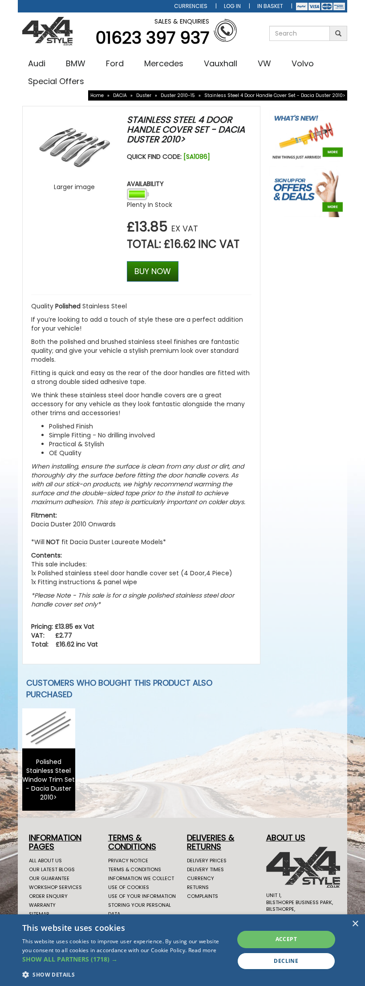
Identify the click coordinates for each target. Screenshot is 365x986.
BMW (75, 63)
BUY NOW (152, 271)
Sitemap (39, 913)
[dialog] (182, 950)
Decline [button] (286, 961)
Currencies (190, 6)
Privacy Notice (128, 860)
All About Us (45, 860)
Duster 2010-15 (178, 95)
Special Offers (56, 81)
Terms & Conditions (134, 869)
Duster (143, 95)
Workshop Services (55, 887)
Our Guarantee (49, 878)
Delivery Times (205, 869)
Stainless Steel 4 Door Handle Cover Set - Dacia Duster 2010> (274, 95)
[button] (125, 959)
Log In (232, 6)
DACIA (120, 95)
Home (97, 95)
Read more (202, 950)
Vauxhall (220, 63)
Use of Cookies (128, 887)
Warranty (42, 905)
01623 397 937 (152, 37)
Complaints (202, 896)
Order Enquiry (48, 896)
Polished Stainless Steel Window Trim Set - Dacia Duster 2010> (48, 779)
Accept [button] (286, 939)
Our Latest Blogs (52, 869)
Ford (115, 63)
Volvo (303, 63)
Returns (198, 887)
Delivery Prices (207, 860)
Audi (36, 63)
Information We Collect (141, 878)
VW (264, 63)
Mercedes (163, 63)
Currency (200, 878)
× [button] (355, 924)
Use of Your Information (142, 896)
